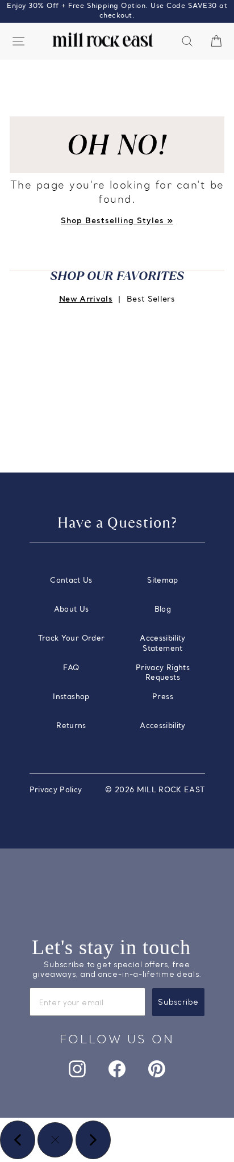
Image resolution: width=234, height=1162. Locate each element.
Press (162, 697)
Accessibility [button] (163, 726)
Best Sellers (151, 299)
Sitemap (162, 580)
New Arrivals (85, 299)
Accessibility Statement (163, 643)
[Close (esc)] (55, 1139)
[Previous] (17, 1140)
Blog (162, 609)
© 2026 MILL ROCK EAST (154, 790)
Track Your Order (71, 638)
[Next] (93, 1140)
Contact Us (71, 580)
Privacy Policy (56, 790)
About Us (71, 609)
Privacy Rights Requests (163, 673)
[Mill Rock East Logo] (103, 40)
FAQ (71, 668)
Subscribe (178, 1002)
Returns (71, 726)
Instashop (71, 697)
